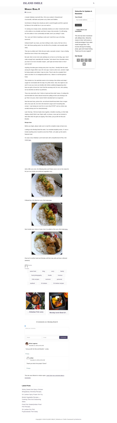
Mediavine (78, 419)
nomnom (48, 279)
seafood (32, 283)
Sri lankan (44, 283)
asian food (33, 271)
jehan (31, 265)
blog (43, 271)
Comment (63, 337)
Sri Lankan (27, 268)
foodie (50, 275)
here (50, 200)
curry (52, 271)
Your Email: (78, 17)
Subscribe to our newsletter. (81, 30)
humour (60, 275)
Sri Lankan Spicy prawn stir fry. (32, 394)
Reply (27, 353)
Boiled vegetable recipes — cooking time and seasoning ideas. (31, 399)
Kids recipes (35, 279)
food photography (36, 275)
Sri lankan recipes (58, 283)
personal (59, 279)
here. (29, 140)
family (62, 271)
